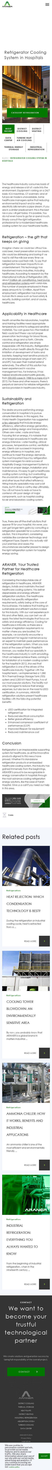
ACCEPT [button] (44, 1456)
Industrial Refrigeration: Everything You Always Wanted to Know (22, 1240)
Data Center (26, 1428)
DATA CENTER (8, 139)
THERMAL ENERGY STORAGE (13, 148)
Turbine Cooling (26, 1425)
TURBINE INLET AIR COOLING (24, 139)
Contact (24, 1372)
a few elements (10, 422)
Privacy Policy (26, 1438)
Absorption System (26, 1421)
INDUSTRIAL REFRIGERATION (36, 148)
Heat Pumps (26, 1411)
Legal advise (26, 1441)
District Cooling (26, 1403)
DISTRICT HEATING (36, 129)
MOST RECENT (8, 129)
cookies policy (14, 1467)
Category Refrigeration (25, 113)
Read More (30, 941)
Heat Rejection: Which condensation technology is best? (25, 904)
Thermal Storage (26, 1407)
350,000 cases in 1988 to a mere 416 (27, 378)
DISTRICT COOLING (22, 129)
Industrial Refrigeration (26, 1418)
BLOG (5, 158)
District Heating (26, 1414)
